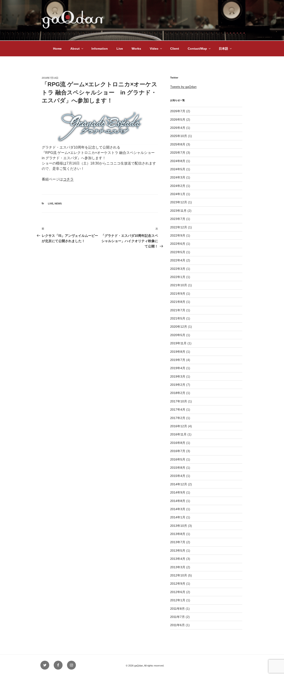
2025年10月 (178, 136)
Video (154, 48)
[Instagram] (71, 665)
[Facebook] (58, 665)
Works (136, 48)
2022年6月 (177, 243)
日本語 (223, 48)
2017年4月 (177, 409)
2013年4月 (177, 558)
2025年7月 (177, 152)
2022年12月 (178, 227)
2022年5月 (177, 252)
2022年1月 (177, 277)
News (58, 203)
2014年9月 (177, 492)
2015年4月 (177, 476)
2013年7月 (177, 542)
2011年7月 (177, 617)
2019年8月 (177, 351)
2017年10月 (178, 401)
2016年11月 (178, 434)
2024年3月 (177, 177)
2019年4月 (177, 368)
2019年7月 (177, 360)
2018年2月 (177, 393)
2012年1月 (177, 600)
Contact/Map (197, 48)
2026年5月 (177, 119)
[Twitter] (44, 665)
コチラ (68, 179)
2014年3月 (177, 509)
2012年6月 (177, 592)
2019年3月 (177, 376)
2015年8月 (177, 467)
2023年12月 (178, 202)
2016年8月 (177, 443)
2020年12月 (178, 326)
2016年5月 (177, 459)
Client (174, 48)
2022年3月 (177, 268)
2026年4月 (177, 127)
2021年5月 (177, 318)
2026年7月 (177, 111)
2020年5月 (177, 335)
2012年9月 (177, 583)
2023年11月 (178, 210)
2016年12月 (178, 426)
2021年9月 (177, 293)
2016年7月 (177, 451)
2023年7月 (177, 219)
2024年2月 (177, 186)
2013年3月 (177, 567)
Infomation (99, 48)
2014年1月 (177, 517)
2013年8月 (177, 534)
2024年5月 (177, 169)
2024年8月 (177, 161)
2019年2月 (177, 384)
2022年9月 (177, 235)
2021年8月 (177, 302)
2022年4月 (177, 260)
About (75, 48)
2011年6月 (177, 625)
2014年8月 (177, 501)
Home (57, 48)
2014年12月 (178, 484)
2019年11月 (178, 343)
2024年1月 (177, 194)
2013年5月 (177, 550)
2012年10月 (178, 575)
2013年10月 (178, 525)
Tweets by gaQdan (183, 86)
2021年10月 (178, 285)
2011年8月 (177, 608)
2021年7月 (177, 310)
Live (119, 48)
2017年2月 (177, 418)
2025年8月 (177, 144)
